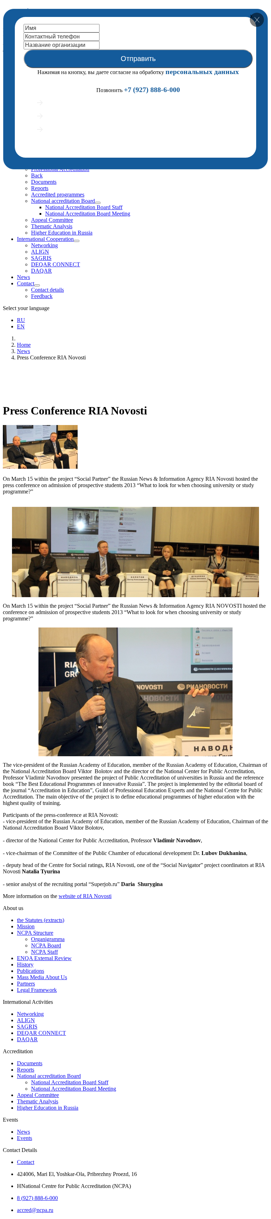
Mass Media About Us (42, 977)
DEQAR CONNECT (55, 264)
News (23, 277)
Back (37, 175)
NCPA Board (46, 945)
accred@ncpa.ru (35, 1210)
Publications (30, 971)
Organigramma (48, 939)
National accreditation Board (63, 201)
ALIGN (40, 252)
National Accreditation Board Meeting (87, 214)
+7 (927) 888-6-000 (152, 89)
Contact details (47, 290)
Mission (26, 926)
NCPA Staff (44, 952)
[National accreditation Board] (98, 203)
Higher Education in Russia (61, 233)
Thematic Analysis (51, 226)
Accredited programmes (57, 195)
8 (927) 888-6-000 (37, 1198)
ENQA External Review (44, 958)
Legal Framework (37, 990)
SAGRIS (41, 258)
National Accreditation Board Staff (83, 207)
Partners (26, 984)
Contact (25, 283)
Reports (39, 188)
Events (24, 1138)
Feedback (42, 296)
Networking (44, 245)
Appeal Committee (52, 220)
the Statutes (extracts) (40, 920)
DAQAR (41, 271)
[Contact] (37, 285)
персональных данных (202, 71)
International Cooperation (45, 239)
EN (21, 326)
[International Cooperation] (76, 241)
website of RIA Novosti (85, 896)
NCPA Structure (35, 933)
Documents (43, 182)
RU (21, 320)
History (25, 965)
